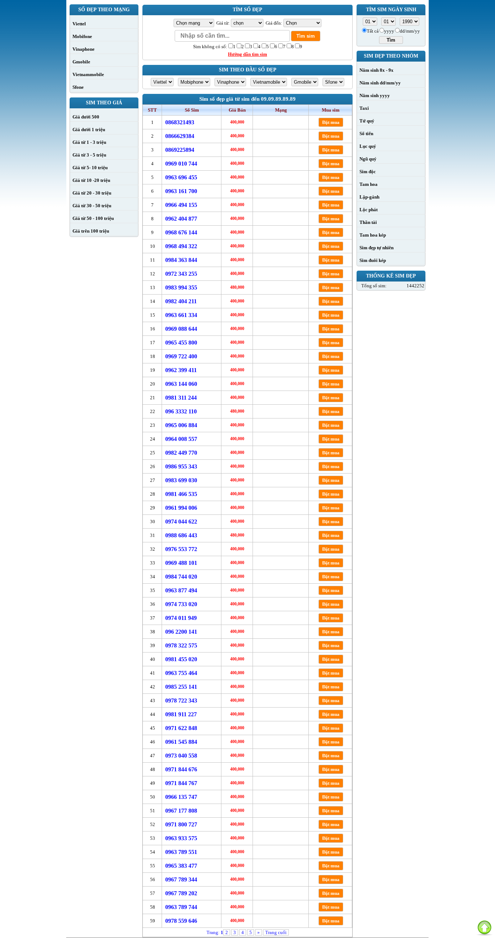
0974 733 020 (181, 604)
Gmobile (81, 61)
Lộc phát (368, 209)
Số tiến (366, 133)
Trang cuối (276, 932)
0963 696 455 (181, 177)
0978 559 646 (181, 921)
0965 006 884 (181, 425)
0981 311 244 (181, 398)
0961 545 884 (181, 742)
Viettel (79, 23)
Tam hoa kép (372, 235)
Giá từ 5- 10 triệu (90, 167)
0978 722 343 (181, 700)
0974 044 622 (181, 521)
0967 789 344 (181, 879)
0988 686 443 (181, 535)
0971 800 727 (181, 824)
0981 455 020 (181, 659)
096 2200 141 (181, 632)
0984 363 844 (181, 260)
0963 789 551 (181, 852)
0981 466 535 (181, 494)
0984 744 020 (181, 577)
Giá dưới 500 (85, 117)
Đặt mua (331, 122)
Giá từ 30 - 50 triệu (91, 205)
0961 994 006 (181, 508)
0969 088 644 (181, 329)
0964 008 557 (181, 439)
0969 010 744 (181, 163)
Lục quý (367, 146)
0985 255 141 (181, 687)
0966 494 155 (181, 205)
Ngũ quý (368, 159)
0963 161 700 (181, 191)
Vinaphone (83, 49)
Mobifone (82, 36)
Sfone (78, 87)
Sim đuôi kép (372, 260)
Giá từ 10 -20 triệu (91, 180)
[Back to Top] (484, 927)
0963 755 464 (181, 673)
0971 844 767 (181, 783)
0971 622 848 (181, 728)
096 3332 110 (181, 411)
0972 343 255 (181, 274)
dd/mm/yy (410, 31)
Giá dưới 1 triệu (88, 129)
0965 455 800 (181, 342)
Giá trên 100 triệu (90, 231)
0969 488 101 (181, 563)
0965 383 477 (181, 866)
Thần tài (368, 222)
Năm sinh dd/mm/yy (380, 83)
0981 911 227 (181, 714)
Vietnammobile (88, 74)
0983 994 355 (181, 287)
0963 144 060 (181, 384)
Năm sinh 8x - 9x (376, 70)
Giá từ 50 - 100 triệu (93, 218)
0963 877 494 (181, 590)
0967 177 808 (181, 811)
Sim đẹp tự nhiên (376, 247)
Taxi (364, 108)
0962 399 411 (181, 370)
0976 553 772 (181, 549)
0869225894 (179, 150)
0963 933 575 (181, 838)
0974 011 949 (181, 618)
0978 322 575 (181, 645)
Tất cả (373, 31)
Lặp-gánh (369, 197)
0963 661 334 (181, 315)
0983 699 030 (181, 480)
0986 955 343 (181, 466)
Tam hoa (368, 184)
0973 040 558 (181, 756)
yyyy (389, 31)
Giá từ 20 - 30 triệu (91, 193)
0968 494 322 (181, 246)
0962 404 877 (181, 219)
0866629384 (179, 136)
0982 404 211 (181, 301)
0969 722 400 (181, 356)
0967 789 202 (181, 893)
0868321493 (179, 122)
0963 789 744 (181, 907)
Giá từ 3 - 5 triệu (89, 155)
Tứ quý (366, 121)
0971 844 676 (181, 769)
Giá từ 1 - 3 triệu (89, 142)
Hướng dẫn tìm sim (247, 54)
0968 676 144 (181, 232)
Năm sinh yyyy (374, 95)
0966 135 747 (181, 797)
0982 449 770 (181, 453)
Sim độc (367, 171)
